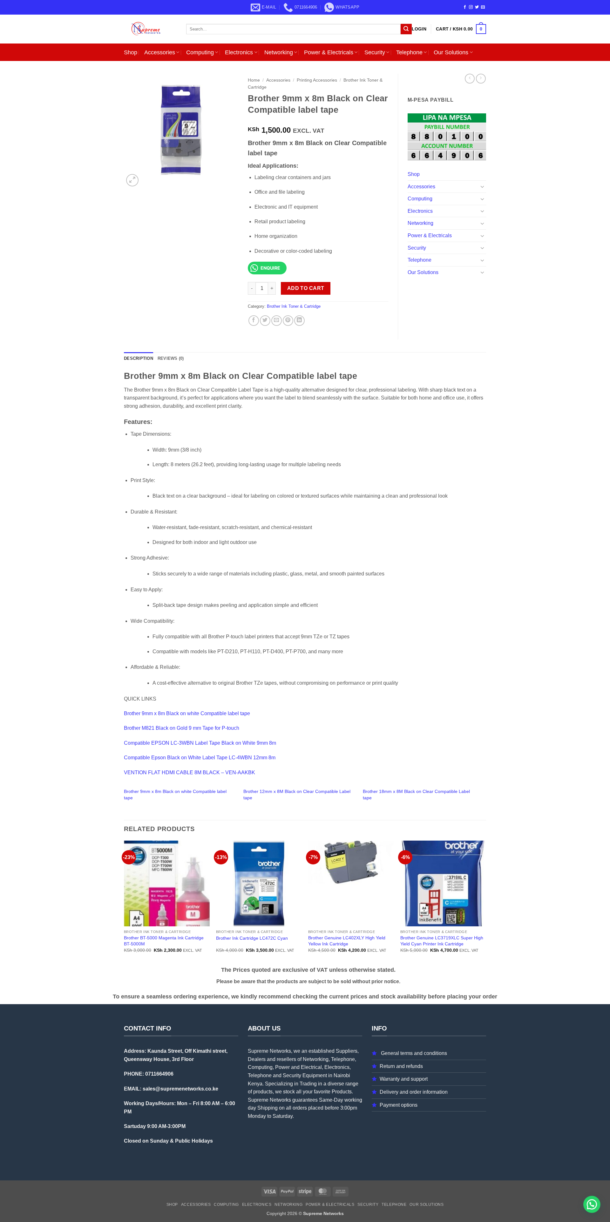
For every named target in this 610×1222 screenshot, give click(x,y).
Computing (200, 52)
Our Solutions (451, 52)
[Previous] (124, 902)
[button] (419, 29)
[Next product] (470, 79)
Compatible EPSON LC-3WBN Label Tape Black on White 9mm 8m (200, 743)
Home (254, 80)
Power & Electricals (328, 52)
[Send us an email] (483, 7)
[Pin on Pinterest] (288, 320)
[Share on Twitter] (265, 320)
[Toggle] (482, 186)
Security (374, 52)
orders (300, 1108)
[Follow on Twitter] (477, 7)
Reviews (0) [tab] (171, 358)
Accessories (159, 52)
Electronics (239, 52)
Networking (278, 52)
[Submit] (406, 29)
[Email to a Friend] (276, 320)
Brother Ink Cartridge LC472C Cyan (252, 938)
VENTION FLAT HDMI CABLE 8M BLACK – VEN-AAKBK (189, 772)
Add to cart (305, 288)
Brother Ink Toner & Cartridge (294, 306)
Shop (130, 52)
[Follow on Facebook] (465, 7)
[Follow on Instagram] (471, 7)
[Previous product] (481, 79)
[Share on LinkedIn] (299, 320)
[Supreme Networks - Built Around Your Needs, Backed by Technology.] (150, 29)
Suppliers (346, 1051)
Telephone (409, 52)
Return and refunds (401, 1066)
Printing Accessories (317, 80)
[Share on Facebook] (253, 320)
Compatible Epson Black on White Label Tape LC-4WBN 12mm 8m (199, 757)
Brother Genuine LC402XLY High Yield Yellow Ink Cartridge (346, 940)
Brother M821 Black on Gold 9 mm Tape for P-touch (181, 728)
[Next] (486, 902)
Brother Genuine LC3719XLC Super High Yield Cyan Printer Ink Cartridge (441, 940)
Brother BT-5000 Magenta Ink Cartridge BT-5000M (164, 940)
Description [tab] (138, 358)
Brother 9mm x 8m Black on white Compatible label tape (187, 713)
